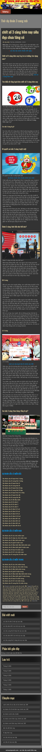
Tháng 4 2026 (7, 675)
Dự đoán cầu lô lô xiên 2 (10, 502)
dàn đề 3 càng (18, 593)
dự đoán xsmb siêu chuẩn (17, 586)
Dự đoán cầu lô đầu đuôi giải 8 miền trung (16, 576)
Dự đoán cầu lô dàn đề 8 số (11, 523)
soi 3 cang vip (30, 598)
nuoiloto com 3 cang (27, 596)
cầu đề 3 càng (20, 589)
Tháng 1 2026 (7, 689)
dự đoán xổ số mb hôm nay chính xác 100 (15, 709)
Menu (5, 11)
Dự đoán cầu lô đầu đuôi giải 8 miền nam (16, 547)
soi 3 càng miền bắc (20, 598)
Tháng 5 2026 (7, 671)
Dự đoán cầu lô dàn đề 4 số (11, 518)
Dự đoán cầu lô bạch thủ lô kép (13, 488)
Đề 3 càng (8, 596)
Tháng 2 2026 (7, 685)
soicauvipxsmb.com (21, 4)
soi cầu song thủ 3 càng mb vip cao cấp (15, 640)
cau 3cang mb (12, 589)
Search (25, 607)
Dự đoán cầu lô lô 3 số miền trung (13, 581)
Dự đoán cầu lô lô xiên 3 (10, 504)
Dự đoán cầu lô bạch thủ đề (11, 495)
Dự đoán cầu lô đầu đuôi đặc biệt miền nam (16, 545)
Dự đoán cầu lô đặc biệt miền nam (13, 540)
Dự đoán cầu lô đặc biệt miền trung (14, 569)
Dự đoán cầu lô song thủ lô (11, 485)
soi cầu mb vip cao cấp (10, 737)
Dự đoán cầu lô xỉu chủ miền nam (13, 535)
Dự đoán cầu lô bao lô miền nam (13, 550)
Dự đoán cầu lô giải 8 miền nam (13, 542)
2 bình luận (26, 601)
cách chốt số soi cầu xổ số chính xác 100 (15, 704)
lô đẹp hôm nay (7, 733)
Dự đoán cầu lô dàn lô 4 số (11, 509)
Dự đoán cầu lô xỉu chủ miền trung (14, 564)
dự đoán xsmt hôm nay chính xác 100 (14, 723)
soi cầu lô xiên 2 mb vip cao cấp (12, 621)
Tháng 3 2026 (7, 680)
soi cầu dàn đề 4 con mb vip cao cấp (14, 626)
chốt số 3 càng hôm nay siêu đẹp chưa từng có (20, 34)
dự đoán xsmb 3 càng (14, 595)
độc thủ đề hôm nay (9, 728)
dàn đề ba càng (27, 593)
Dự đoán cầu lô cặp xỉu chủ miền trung (15, 567)
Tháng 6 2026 (7, 666)
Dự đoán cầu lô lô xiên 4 (10, 507)
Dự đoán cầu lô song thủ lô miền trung (15, 583)
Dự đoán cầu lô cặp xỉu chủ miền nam (15, 538)
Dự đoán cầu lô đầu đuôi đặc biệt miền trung (17, 574)
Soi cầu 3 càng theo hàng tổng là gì (19, 599)
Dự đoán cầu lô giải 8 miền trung (13, 571)
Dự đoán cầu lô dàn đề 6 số (11, 521)
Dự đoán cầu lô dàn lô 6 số (11, 511)
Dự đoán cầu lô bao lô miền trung (13, 578)
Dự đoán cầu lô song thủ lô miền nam (15, 554)
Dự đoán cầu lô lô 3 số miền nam (13, 552)
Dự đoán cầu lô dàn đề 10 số (12, 525)
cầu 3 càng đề (19, 588)
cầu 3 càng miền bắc (29, 588)
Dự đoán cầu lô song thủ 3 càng (13, 481)
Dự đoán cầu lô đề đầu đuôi (11, 500)
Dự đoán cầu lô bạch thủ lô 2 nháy (13, 492)
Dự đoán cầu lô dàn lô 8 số (11, 514)
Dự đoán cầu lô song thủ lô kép (13, 490)
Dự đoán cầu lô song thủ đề (11, 497)
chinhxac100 (28, 589)
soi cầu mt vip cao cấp (10, 742)
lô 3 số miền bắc (16, 596)
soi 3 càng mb (10, 598)
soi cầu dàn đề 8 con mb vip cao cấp (14, 635)
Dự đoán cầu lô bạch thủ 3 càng (13, 478)
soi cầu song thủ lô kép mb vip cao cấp (14, 631)
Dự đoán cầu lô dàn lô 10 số (11, 516)
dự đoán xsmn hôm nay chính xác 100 (14, 718)
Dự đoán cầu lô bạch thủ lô (11, 483)
